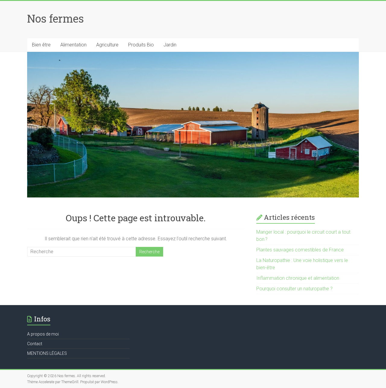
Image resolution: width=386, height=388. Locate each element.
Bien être (41, 45)
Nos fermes (55, 18)
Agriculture (107, 45)
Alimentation (73, 45)
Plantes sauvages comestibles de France (300, 250)
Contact (34, 343)
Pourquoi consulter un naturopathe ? (294, 289)
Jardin (169, 45)
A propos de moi (43, 334)
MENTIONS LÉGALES (47, 353)
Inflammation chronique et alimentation (297, 278)
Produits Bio (141, 45)
